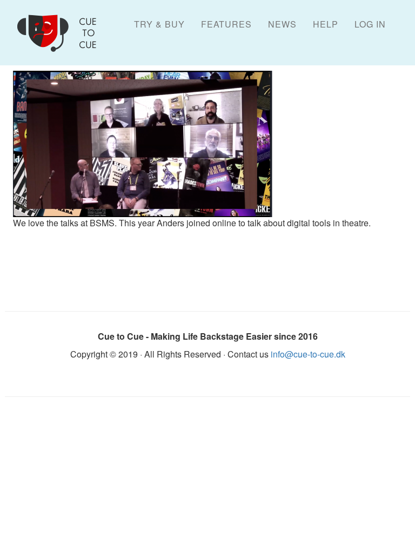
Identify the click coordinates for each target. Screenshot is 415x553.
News (282, 24)
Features (226, 24)
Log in (370, 24)
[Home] (63, 33)
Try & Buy (159, 24)
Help (325, 24)
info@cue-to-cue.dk (308, 354)
